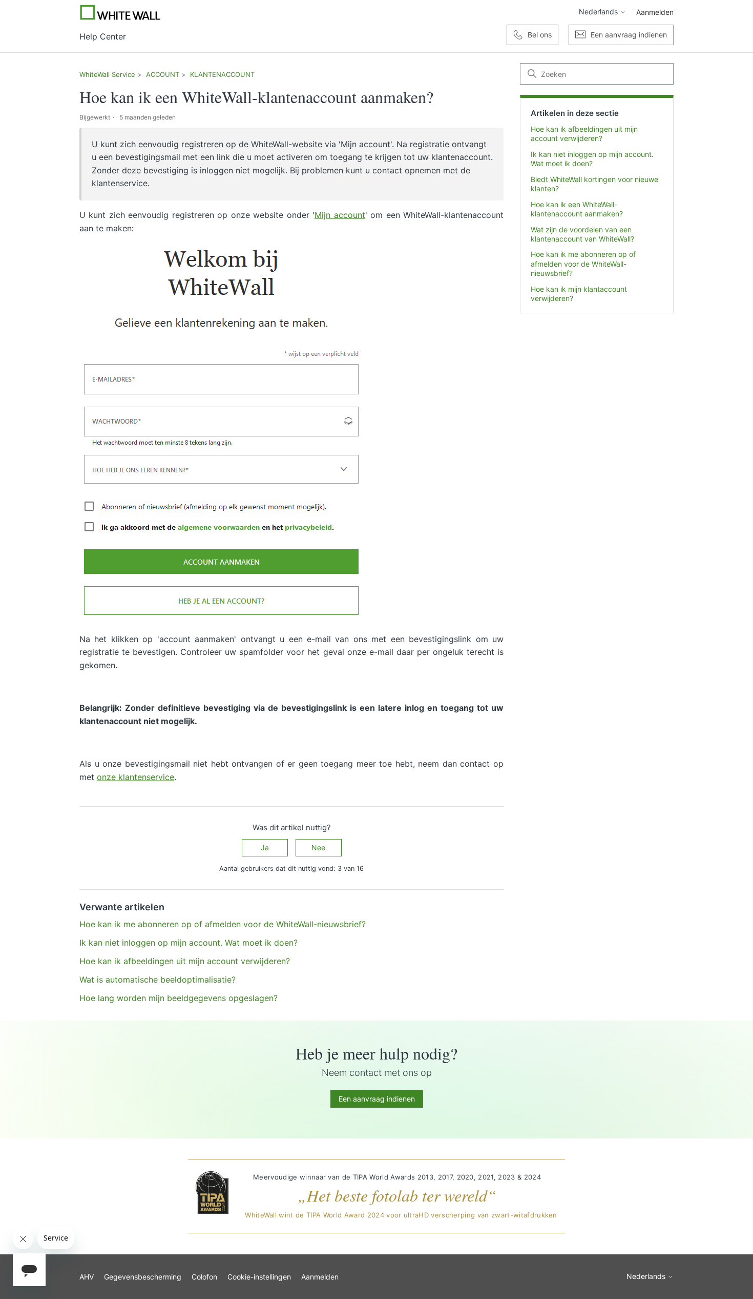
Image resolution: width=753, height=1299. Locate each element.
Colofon (204, 1276)
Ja (265, 847)
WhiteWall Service (107, 74)
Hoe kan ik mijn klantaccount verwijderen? (579, 294)
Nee (318, 847)
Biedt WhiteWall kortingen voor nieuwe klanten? (594, 184)
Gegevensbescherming (142, 1276)
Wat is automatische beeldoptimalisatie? (157, 979)
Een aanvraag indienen (377, 1098)
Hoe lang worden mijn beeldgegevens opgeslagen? (178, 998)
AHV (86, 1276)
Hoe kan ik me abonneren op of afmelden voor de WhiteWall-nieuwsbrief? (583, 263)
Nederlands (599, 12)
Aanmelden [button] (655, 12)
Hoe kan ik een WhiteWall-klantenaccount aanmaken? (577, 209)
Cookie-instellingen (259, 1276)
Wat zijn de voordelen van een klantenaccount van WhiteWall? (582, 234)
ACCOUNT (162, 74)
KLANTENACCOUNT (222, 74)
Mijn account (340, 215)
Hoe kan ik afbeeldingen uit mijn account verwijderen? (584, 134)
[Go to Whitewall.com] (120, 12)
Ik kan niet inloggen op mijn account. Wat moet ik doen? (592, 159)
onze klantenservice (135, 777)
